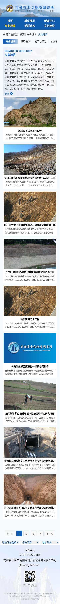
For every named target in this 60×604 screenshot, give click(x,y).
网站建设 (25, 599)
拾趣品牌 (35, 599)
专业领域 (31, 34)
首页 (22, 34)
